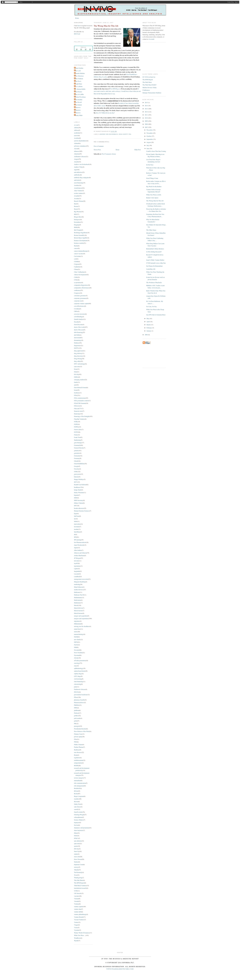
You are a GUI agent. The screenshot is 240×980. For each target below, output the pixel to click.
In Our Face (149, 165)
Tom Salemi (78, 105)
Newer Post (97, 150)
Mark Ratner (78, 92)
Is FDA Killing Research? (154, 252)
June (148, 148)
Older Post (137, 150)
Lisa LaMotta (78, 86)
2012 (146, 112)
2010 (146, 118)
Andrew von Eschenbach (108, 134)
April (148, 322)
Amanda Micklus (80, 73)
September (150, 139)
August (149, 142)
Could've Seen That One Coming (156, 151)
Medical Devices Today (149, 87)
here (79, 26)
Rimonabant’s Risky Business (155, 249)
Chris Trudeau (79, 79)
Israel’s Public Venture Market (155, 260)
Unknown (77, 107)
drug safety (123, 134)
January (149, 331)
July (148, 145)
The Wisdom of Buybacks (154, 282)
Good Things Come (152, 178)
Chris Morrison (79, 76)
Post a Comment (99, 146)
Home (77, 18)
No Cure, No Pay (151, 306)
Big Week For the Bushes (153, 186)
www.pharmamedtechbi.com (120, 969)
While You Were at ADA (153, 195)
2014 (146, 106)
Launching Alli (150, 269)
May (148, 318)
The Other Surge (151, 230)
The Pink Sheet (147, 82)
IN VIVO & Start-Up (148, 77)
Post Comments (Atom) (109, 154)
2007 (146, 127)
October (149, 136)
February (149, 328)
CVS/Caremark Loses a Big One (156, 263)
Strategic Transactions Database (151, 93)
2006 (146, 335)
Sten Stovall (78, 102)
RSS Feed (77, 34)
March (149, 325)
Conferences (146, 90)
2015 (146, 102)
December (150, 130)
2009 (146, 121)
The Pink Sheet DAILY (149, 85)
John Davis (78, 81)
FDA (130, 134)
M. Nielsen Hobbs (80, 89)
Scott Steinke (78, 100)
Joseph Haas (78, 84)
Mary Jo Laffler (79, 94)
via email (151, 39)
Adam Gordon (79, 68)
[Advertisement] (151, 355)
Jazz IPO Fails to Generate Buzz (155, 315)
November (150, 133)
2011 (146, 115)
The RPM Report (147, 80)
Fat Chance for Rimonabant (154, 266)
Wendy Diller (78, 115)
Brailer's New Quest (152, 198)
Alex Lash (78, 71)
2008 (146, 124)
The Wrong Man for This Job (106, 25)
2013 (146, 109)
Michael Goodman (80, 97)
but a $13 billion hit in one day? (105, 113)
